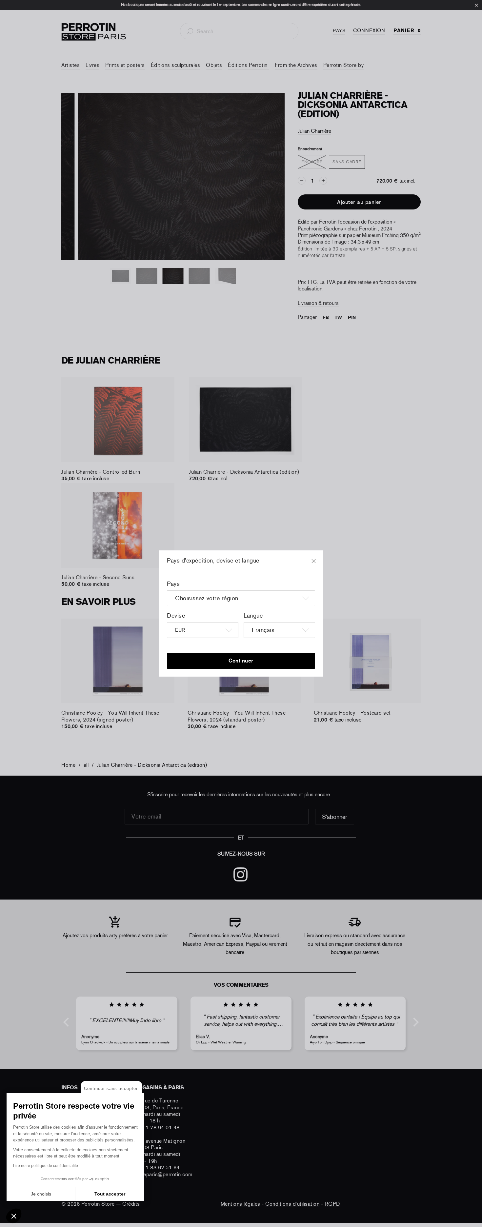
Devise (176, 616)
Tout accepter (109, 1194)
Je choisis (41, 1194)
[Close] (319, 564)
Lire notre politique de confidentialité (45, 1165)
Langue (253, 616)
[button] (14, 1216)
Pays (173, 584)
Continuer (241, 660)
